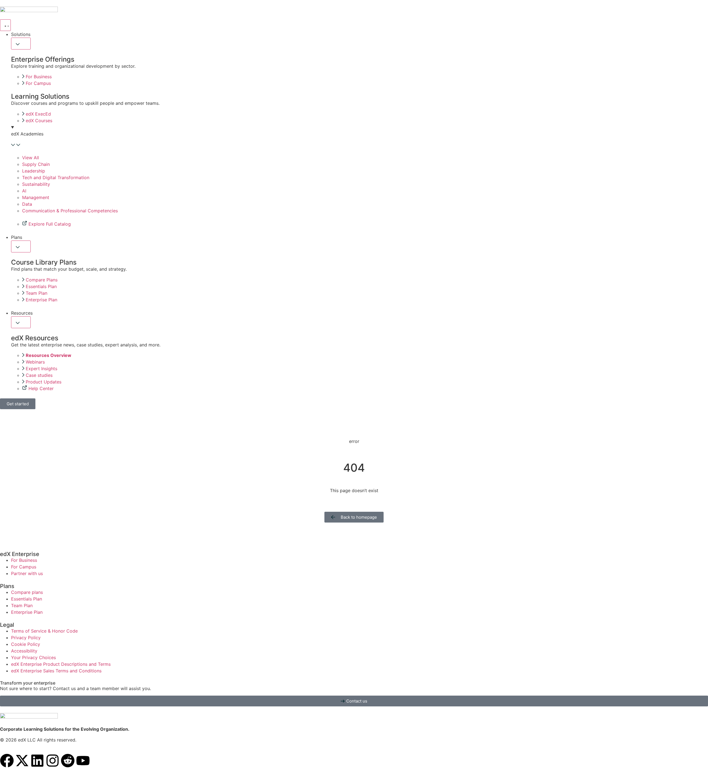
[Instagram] (52, 760)
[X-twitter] (22, 760)
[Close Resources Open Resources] (21, 322)
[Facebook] (7, 760)
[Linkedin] (37, 760)
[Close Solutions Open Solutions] (21, 43)
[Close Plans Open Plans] (21, 246)
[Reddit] (68, 760)
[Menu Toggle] (5, 25)
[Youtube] (83, 760)
